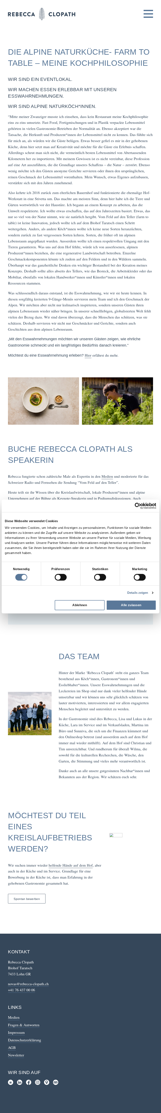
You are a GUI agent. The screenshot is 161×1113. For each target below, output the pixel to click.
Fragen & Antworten (23, 1024)
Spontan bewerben (27, 899)
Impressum (16, 1032)
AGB (12, 1047)
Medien (107, 476)
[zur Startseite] (41, 14)
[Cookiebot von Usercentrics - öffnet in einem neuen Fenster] (137, 506)
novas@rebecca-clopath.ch (28, 983)
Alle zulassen (131, 605)
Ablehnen (79, 605)
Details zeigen (137, 592)
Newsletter (16, 1054)
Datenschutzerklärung (24, 1039)
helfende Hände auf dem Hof (71, 865)
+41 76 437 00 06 (21, 989)
